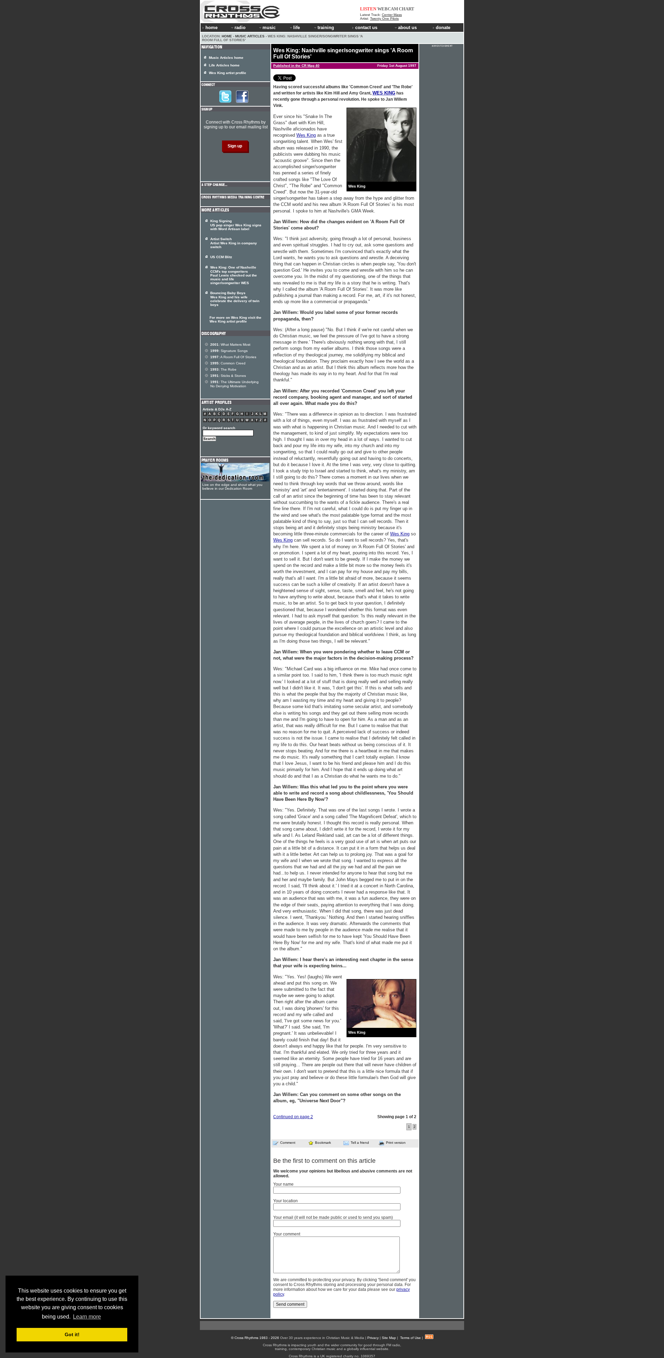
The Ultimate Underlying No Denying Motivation (234, 384)
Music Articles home (226, 58)
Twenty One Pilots (384, 18)
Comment (287, 1142)
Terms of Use (410, 1338)
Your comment (286, 1234)
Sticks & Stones (228, 376)
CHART (406, 8)
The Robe (223, 369)
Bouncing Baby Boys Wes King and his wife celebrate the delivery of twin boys (234, 299)
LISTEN (368, 8)
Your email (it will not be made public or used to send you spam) (333, 1217)
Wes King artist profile (227, 73)
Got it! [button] (72, 1334)
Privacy (373, 1338)
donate (443, 27)
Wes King (306, 135)
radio (240, 27)
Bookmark (323, 1142)
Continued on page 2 (293, 1116)
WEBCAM (387, 8)
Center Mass (392, 15)
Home (227, 36)
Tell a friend (360, 1142)
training (325, 27)
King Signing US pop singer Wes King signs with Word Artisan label (235, 225)
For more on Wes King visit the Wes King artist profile (235, 319)
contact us (366, 27)
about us (407, 27)
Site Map (389, 1338)
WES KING (383, 93)
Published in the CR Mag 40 (296, 65)
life (296, 27)
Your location (285, 1200)
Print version (396, 1142)
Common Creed (228, 363)
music (269, 27)
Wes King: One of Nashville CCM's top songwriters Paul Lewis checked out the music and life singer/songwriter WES (233, 275)
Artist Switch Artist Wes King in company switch (233, 243)
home (211, 27)
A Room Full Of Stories (233, 357)
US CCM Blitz (221, 257)
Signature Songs (229, 351)
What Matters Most (230, 344)
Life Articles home (224, 65)
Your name (283, 1184)
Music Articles (250, 36)
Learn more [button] (87, 1317)
